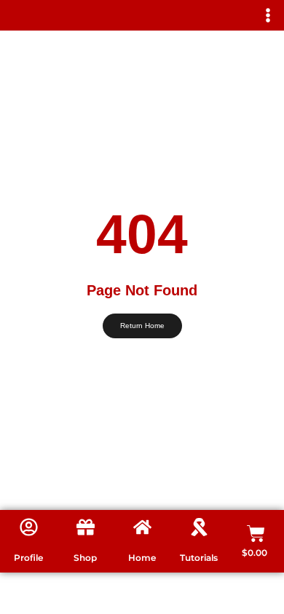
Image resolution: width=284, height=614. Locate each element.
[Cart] (256, 534)
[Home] (142, 527)
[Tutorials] (199, 527)
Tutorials (199, 557)
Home (142, 557)
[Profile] (29, 527)
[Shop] (85, 527)
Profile (28, 557)
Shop (85, 557)
